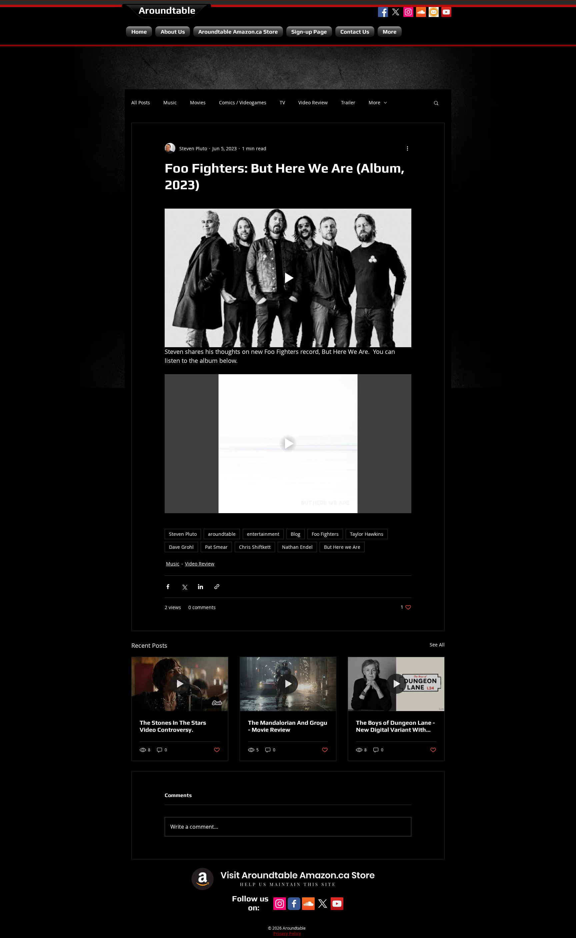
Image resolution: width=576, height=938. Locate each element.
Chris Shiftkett (255, 547)
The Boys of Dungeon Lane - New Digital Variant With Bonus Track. (395, 726)
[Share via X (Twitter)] (184, 586)
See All (437, 644)
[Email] (434, 12)
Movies (198, 103)
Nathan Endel (297, 547)
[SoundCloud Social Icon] (421, 12)
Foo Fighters (325, 534)
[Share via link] (217, 586)
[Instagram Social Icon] (408, 12)
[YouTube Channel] (446, 12)
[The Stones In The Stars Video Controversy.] (180, 684)
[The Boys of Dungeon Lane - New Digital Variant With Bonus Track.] (396, 684)
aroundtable (222, 534)
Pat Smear (216, 547)
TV (282, 103)
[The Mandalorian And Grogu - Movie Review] (288, 684)
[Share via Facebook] (168, 586)
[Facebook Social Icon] (383, 12)
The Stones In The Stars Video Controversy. (173, 726)
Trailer (348, 103)
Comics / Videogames (242, 103)
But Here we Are (342, 547)
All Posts (140, 103)
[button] (436, 102)
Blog (295, 534)
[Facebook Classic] (294, 903)
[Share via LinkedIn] (200, 586)
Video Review (313, 103)
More (374, 103)
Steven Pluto (183, 534)
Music (170, 103)
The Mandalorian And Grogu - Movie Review (287, 726)
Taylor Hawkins (366, 534)
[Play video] (288, 278)
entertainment (263, 534)
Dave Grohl (181, 547)
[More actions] (407, 148)
